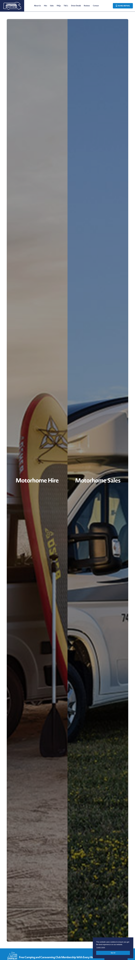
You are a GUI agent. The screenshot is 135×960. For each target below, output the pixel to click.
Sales (52, 6)
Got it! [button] (113, 953)
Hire (45, 6)
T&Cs (66, 6)
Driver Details (76, 6)
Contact (96, 6)
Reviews (87, 6)
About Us (37, 6)
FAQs (59, 6)
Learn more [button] (101, 947)
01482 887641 (124, 6)
